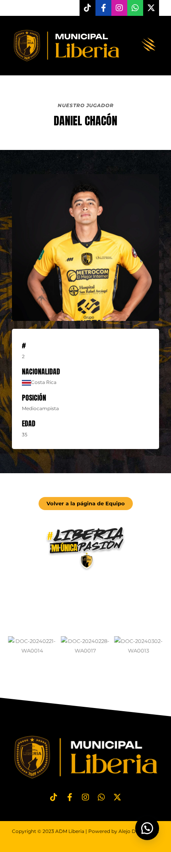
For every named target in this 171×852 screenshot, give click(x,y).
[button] (148, 45)
